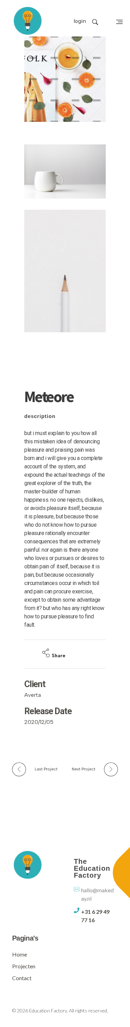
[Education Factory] (27, 20)
